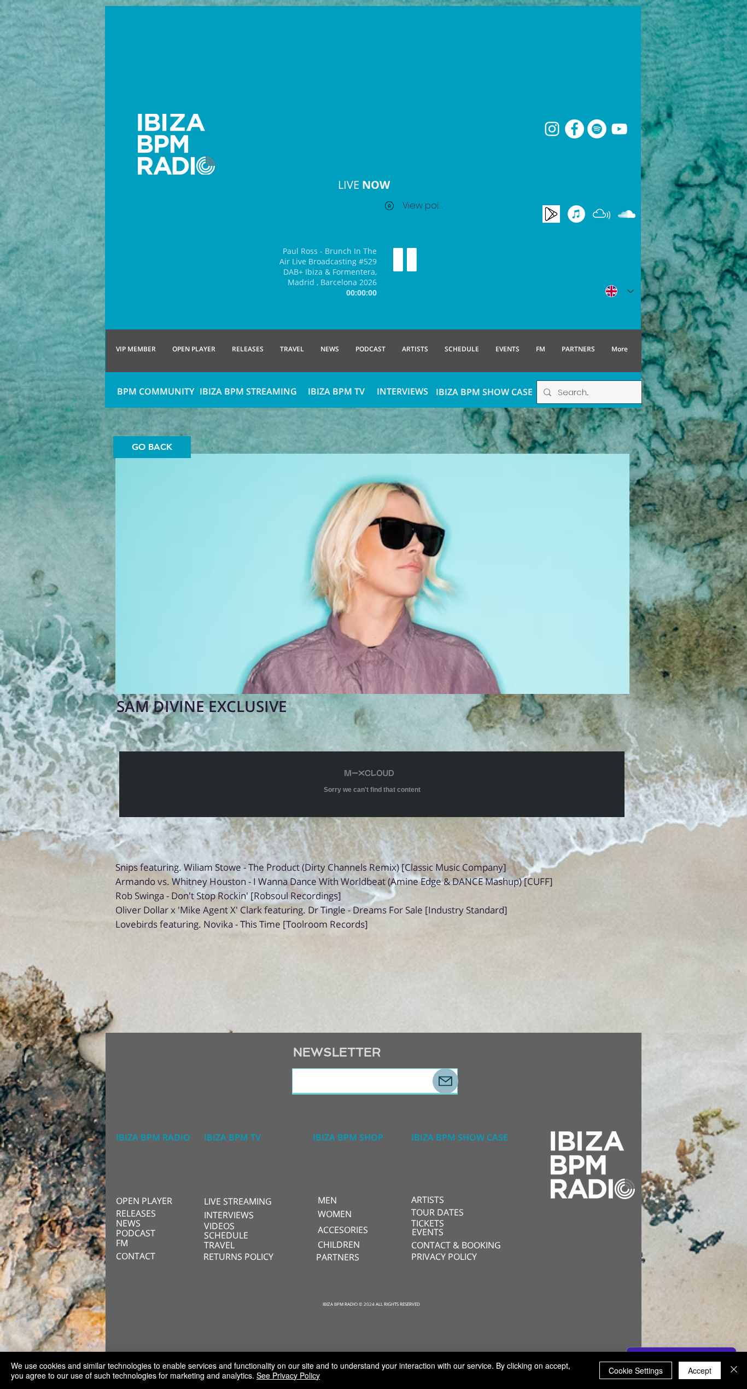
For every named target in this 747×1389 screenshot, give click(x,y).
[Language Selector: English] (619, 291)
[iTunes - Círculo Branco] (576, 214)
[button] (240, 1201)
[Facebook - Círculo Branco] (574, 128)
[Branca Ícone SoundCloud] (626, 214)
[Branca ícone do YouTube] (619, 128)
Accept (699, 1370)
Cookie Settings (636, 1370)
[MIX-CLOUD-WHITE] (601, 214)
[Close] (733, 1370)
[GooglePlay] (551, 214)
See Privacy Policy (288, 1375)
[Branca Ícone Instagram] (552, 128)
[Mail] (445, 1081)
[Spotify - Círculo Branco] (596, 128)
